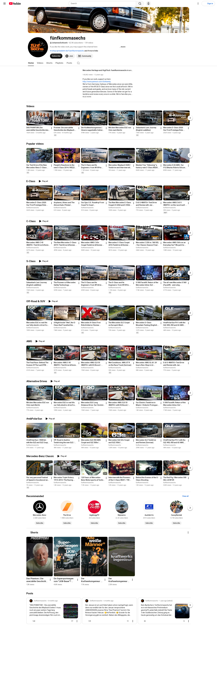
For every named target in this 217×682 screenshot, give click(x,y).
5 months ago (53, 601)
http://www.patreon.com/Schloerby (97, 82)
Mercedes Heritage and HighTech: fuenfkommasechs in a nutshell (108, 70)
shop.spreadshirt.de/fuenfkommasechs (68, 51)
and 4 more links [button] (91, 51)
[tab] (31, 63)
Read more (87, 97)
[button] (87, 96)
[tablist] (108, 63)
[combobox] (103, 3)
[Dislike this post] (38, 621)
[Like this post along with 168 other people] (31, 621)
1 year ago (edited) (166, 601)
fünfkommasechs (32, 208)
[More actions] (51, 128)
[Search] (140, 3)
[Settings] (198, 3)
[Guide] (4, 3)
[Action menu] (76, 621)
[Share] (63, 621)
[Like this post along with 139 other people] (86, 621)
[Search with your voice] (148, 3)
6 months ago (108, 601)
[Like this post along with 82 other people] (142, 621)
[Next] (190, 117)
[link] (54, 611)
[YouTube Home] (14, 3)
